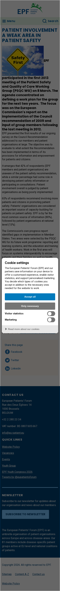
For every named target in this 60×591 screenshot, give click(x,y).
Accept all (30, 296)
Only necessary (30, 306)
